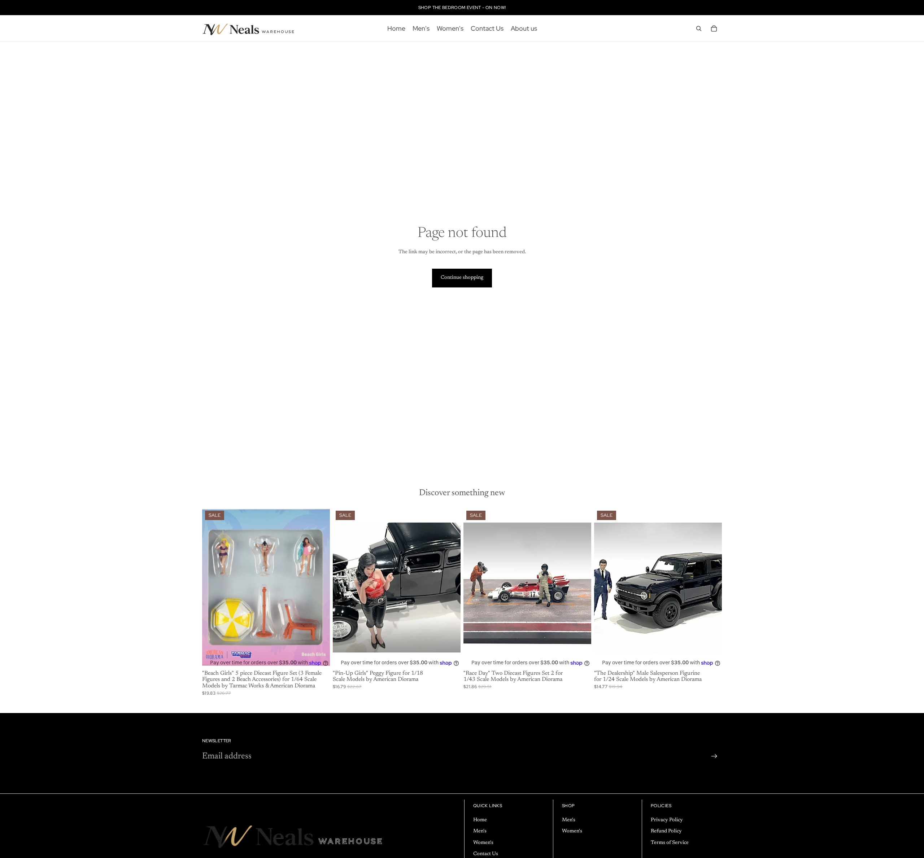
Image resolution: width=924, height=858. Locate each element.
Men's (480, 831)
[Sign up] (714, 756)
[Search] (699, 28)
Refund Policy (666, 831)
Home (480, 820)
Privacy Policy (667, 820)
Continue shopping (462, 277)
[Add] (318, 656)
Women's (483, 842)
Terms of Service (670, 842)
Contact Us (485, 854)
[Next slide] (450, 588)
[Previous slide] (343, 588)
